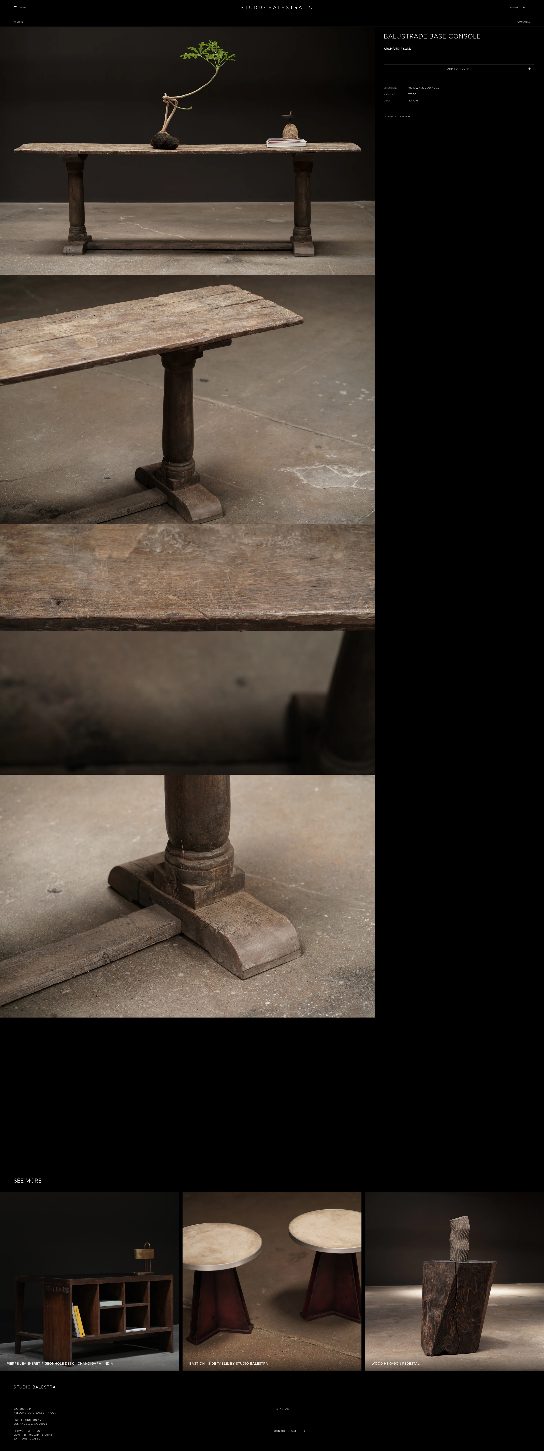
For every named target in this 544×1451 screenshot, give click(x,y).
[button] (20, 7)
